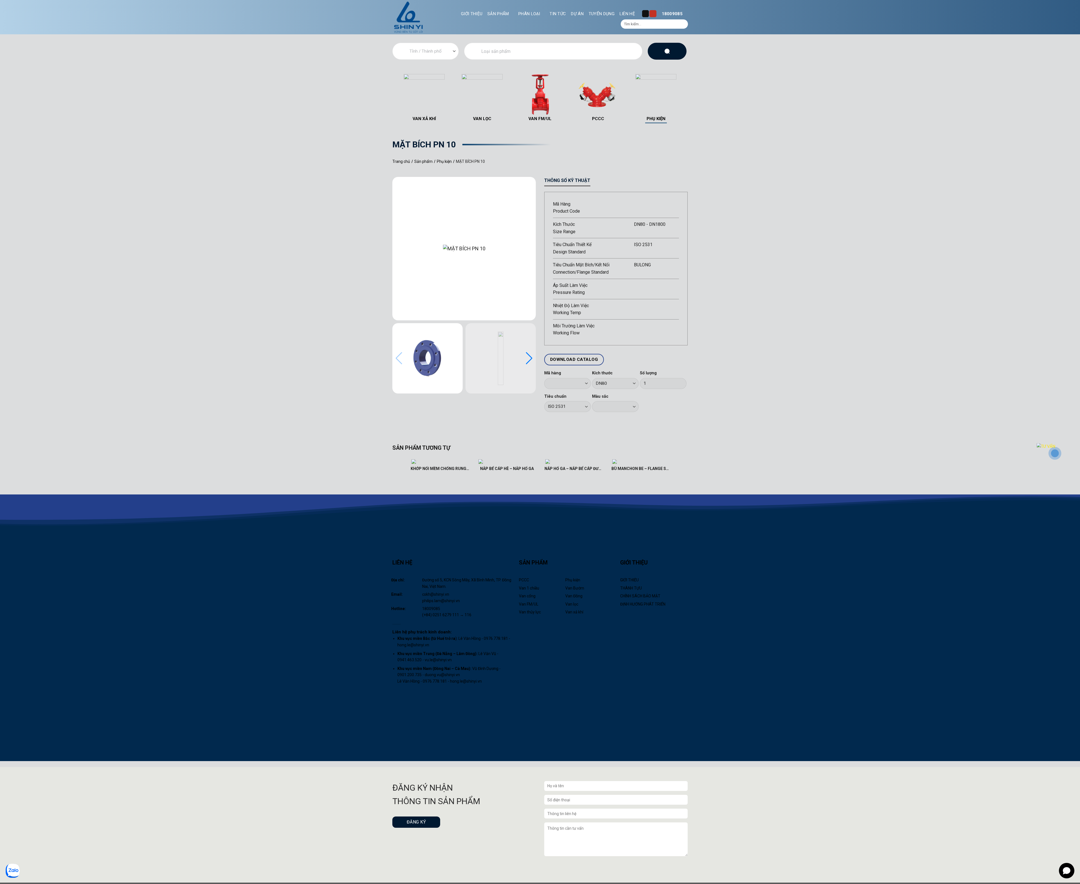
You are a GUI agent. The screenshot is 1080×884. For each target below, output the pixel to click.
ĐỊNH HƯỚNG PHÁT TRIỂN (642, 604)
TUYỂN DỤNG (602, 13)
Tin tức (558, 13)
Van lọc (571, 604)
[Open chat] (1066, 870)
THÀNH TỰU (631, 588)
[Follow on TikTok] (645, 13)
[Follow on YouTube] (652, 13)
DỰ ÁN (577, 13)
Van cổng (527, 596)
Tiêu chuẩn (555, 396)
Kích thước (602, 373)
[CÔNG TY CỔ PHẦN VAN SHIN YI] (408, 17)
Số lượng (648, 373)
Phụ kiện (572, 580)
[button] (529, 358)
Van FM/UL (528, 604)
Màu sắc (600, 396)
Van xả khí (574, 612)
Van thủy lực (530, 612)
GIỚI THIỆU (471, 13)
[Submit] (683, 24)
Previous (391, 98)
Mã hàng (552, 373)
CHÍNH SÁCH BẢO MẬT (640, 596)
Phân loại (529, 13)
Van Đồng (573, 596)
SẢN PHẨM (498, 13)
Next (688, 98)
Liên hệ (627, 13)
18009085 (672, 13)
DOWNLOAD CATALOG (574, 359)
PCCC (524, 580)
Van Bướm (574, 588)
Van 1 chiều (529, 588)
